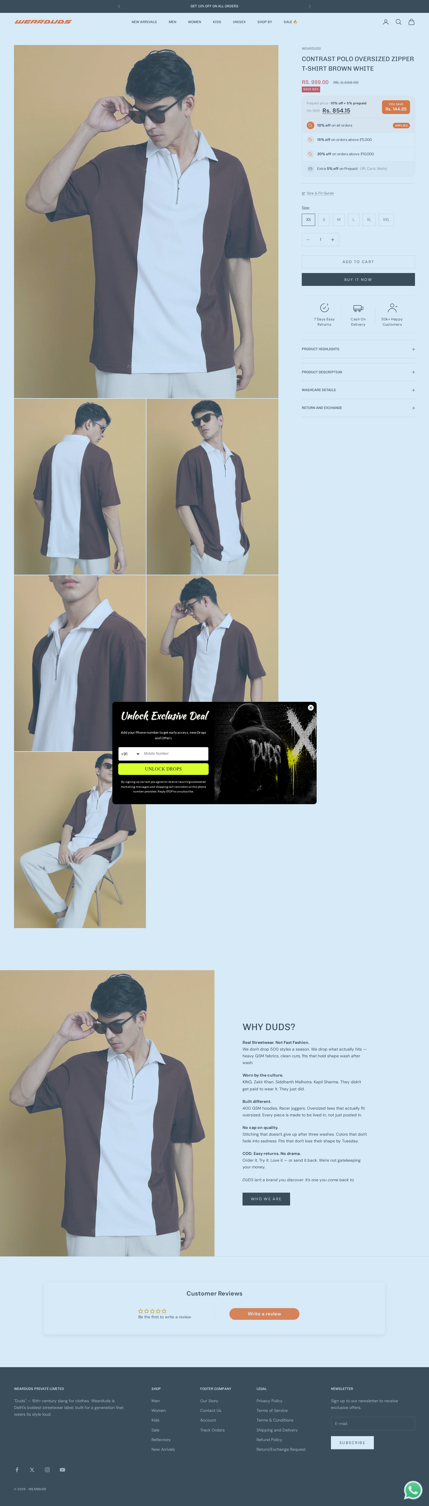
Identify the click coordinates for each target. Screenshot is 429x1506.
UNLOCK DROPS (163, 768)
